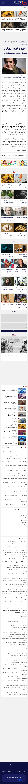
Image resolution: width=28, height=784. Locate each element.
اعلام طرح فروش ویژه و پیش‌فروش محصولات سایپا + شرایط (20, 19)
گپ (25, 771)
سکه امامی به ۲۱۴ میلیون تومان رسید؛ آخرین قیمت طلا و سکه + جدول (7, 19)
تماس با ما (16, 765)
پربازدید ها (21, 447)
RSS (10, 765)
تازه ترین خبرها (24, 522)
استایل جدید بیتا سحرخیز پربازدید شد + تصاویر (16, 458)
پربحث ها (4, 447)
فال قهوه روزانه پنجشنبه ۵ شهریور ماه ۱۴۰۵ (22, 255)
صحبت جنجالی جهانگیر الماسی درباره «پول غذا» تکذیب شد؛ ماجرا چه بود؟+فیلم (7, 219)
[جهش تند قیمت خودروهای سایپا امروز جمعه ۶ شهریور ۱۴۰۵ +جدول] (22, 414)
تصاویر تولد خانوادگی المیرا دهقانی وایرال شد (16, 456)
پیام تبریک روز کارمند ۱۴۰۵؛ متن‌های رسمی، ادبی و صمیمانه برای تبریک (21, 289)
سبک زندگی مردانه (23, 518)
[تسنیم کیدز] (14, 164)
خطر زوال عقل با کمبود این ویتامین (19, 627)
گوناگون (25, 8)
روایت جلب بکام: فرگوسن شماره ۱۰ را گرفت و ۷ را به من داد (14, 692)
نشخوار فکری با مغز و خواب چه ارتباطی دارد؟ (17, 634)
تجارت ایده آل (24, 520)
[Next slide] (26, 345)
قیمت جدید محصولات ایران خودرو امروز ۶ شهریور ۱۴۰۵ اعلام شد (13, 601)
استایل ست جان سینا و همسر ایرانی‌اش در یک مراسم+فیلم (15, 559)
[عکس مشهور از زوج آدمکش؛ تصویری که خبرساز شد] (7, 25)
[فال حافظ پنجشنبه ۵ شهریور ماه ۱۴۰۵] (7, 227)
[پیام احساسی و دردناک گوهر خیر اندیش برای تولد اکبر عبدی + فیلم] (20, 263)
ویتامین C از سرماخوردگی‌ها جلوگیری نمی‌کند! (17, 625)
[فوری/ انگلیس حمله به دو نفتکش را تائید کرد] (22, 420)
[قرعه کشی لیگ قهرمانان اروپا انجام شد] (22, 438)
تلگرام (20, 771)
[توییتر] (2, 155)
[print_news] (9, 155)
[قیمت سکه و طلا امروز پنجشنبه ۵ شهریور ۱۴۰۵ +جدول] (20, 227)
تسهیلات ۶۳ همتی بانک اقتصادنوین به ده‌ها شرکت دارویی (14, 680)
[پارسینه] (19, 3)
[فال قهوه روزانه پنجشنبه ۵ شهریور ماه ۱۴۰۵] (20, 248)
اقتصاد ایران (24, 513)
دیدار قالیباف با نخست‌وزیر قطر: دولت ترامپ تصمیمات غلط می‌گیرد (13, 660)
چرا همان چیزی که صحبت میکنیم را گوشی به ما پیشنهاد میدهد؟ (10, 397)
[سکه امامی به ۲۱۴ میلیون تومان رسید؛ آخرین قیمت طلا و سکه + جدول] (7, 14)
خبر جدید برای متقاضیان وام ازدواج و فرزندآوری (16, 504)
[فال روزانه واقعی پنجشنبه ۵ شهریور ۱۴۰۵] (7, 248)
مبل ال (25, 525)
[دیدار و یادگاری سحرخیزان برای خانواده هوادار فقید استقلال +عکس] (22, 390)
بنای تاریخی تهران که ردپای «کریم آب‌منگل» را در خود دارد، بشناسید (21, 219)
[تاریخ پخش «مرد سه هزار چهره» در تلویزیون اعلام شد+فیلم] (22, 402)
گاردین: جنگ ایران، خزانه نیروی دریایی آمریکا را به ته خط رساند (14, 578)
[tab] (17, 358)
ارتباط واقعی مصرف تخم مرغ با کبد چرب (18, 629)
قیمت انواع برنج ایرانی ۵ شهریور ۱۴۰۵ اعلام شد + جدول (14, 465)
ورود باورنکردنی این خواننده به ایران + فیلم (20, 30)
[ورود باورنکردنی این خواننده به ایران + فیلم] (20, 25)
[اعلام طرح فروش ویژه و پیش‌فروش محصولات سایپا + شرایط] (20, 14)
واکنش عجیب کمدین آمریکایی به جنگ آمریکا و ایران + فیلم (14, 651)
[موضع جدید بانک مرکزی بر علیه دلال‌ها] (22, 444)
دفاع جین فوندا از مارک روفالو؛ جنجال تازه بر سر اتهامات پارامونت (13, 591)
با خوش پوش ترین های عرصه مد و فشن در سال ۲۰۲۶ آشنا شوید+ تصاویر (13, 355)
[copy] (25, 155)
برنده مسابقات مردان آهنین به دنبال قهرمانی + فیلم (16, 685)
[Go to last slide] (2, 345)
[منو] (3, 3)
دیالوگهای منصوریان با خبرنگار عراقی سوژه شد (16, 476)
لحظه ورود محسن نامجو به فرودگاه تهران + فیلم (10, 432)
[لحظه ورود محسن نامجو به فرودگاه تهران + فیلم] (22, 432)
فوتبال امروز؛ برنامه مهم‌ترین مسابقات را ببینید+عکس (16, 567)
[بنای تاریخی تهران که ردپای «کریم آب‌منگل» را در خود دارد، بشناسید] (20, 211)
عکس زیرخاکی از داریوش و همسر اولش (8, 305)
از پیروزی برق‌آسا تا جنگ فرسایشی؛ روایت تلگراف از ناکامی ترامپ (14, 584)
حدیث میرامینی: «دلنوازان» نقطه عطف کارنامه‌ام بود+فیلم (15, 589)
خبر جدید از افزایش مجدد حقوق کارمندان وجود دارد (15, 468)
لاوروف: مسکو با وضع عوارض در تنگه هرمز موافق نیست (15, 573)
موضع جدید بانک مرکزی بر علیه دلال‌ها (9, 443)
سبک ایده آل (24, 515)
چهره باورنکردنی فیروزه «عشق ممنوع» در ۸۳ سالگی (15, 473)
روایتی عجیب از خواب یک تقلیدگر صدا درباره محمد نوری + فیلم (14, 687)
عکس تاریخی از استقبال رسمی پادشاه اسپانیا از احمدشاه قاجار (14, 550)
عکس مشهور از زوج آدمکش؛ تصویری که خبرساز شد (7, 30)
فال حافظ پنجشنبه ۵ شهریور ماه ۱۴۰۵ (7, 234)
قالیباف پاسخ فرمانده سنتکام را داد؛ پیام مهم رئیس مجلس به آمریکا (13, 576)
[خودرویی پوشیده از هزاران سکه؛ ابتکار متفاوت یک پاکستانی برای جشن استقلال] (7, 194)
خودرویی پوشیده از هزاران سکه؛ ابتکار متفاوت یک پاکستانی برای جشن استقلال (7, 202)
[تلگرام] (5, 155)
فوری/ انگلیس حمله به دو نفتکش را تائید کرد (10, 420)
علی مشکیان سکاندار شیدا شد (20, 587)
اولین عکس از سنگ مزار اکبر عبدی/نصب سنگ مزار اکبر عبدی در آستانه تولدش (21, 306)
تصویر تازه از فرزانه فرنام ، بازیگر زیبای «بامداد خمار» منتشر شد (8, 289)
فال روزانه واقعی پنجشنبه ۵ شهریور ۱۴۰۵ (7, 255)
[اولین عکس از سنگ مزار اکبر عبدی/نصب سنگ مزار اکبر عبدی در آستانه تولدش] (20, 298)
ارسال (14, 331)
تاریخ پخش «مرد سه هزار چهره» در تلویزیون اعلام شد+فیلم (10, 403)
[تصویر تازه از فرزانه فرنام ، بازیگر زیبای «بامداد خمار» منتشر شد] (7, 281)
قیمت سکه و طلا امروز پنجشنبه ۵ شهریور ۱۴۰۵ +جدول (22, 235)
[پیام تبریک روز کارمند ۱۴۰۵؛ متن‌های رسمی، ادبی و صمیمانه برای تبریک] (20, 281)
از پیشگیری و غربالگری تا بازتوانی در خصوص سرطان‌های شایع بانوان (13, 632)
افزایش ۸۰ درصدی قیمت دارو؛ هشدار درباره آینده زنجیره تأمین (14, 610)
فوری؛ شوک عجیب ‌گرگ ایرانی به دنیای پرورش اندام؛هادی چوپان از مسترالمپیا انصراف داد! (7, 272)
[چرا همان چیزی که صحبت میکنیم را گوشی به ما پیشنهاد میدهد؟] (22, 396)
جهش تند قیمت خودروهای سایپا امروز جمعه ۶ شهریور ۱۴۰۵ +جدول (9, 414)
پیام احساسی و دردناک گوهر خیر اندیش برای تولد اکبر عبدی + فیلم (21, 271)
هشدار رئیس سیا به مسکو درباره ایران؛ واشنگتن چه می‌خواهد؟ (14, 619)
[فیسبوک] (7, 155)
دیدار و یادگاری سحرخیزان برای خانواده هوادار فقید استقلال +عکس (9, 391)
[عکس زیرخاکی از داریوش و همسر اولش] (7, 298)
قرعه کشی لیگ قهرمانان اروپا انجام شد (10, 437)
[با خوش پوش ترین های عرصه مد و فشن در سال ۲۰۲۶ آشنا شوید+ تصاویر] (14, 344)
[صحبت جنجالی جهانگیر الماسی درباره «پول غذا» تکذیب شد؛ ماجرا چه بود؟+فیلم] (7, 211)
